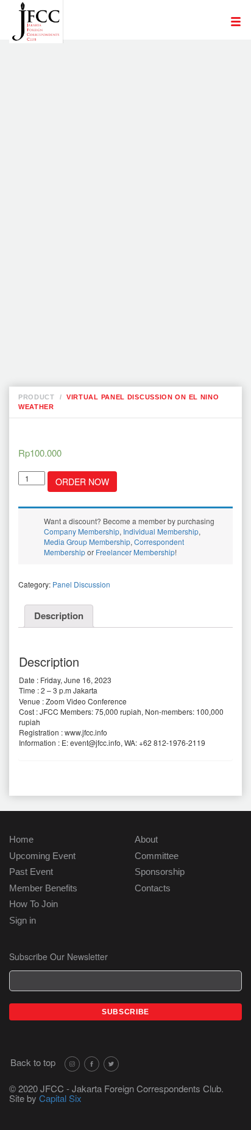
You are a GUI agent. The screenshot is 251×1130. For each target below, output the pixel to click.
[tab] (58, 616)
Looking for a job (115, 56)
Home (21, 839)
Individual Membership (161, 531)
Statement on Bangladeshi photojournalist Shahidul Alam (128, 346)
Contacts (153, 888)
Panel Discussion (81, 584)
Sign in (22, 920)
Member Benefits (43, 888)
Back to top (32, 1062)
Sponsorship (160, 871)
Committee (157, 856)
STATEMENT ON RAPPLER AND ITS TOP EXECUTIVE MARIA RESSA (133, 278)
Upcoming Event (42, 856)
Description (58, 615)
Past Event (31, 871)
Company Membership (81, 531)
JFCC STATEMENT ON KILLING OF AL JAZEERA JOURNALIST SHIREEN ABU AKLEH (127, 170)
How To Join (33, 904)
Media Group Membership (87, 541)
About (146, 839)
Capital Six (60, 1098)
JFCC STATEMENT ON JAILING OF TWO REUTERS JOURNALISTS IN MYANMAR (133, 309)
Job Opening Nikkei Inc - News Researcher (120, 75)
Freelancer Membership (135, 552)
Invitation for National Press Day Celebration (132, 101)
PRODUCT (36, 397)
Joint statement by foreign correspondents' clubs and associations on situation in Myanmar (120, 214)
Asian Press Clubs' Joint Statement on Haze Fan (136, 252)
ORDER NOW (82, 482)
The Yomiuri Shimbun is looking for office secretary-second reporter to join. (137, 133)
